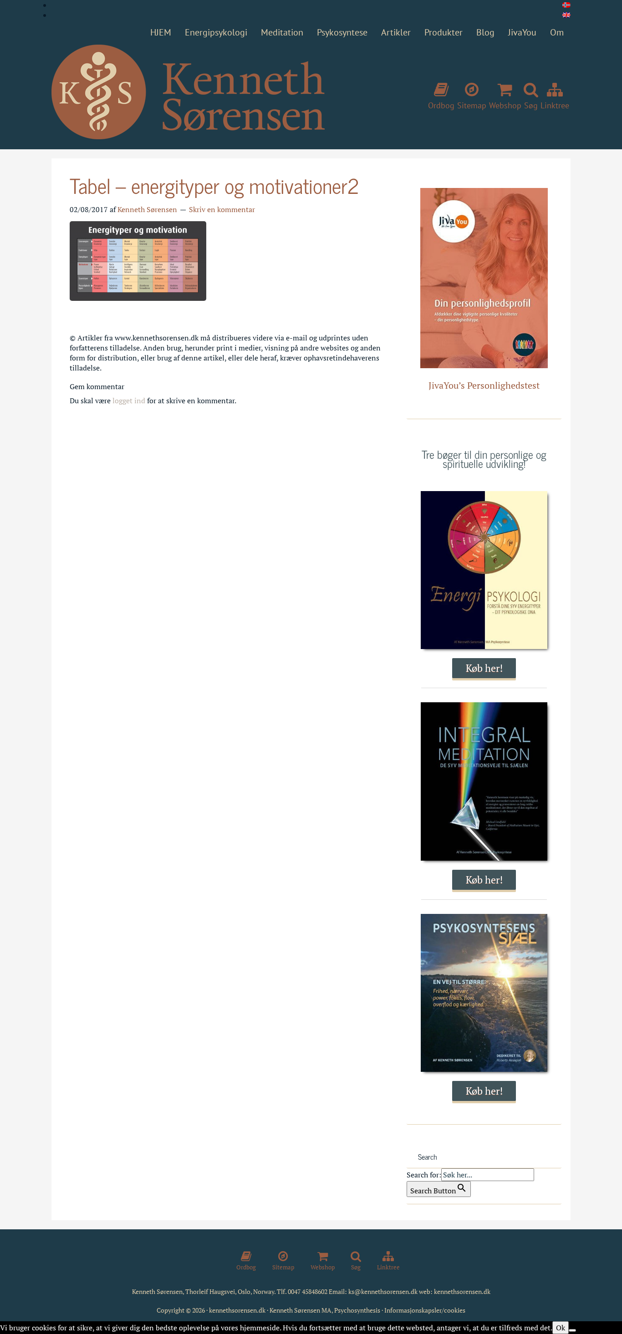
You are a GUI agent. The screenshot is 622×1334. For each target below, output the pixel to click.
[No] (572, 1330)
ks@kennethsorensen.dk (383, 1291)
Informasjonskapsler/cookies (424, 1310)
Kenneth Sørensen (188, 92)
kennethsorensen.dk (462, 1291)
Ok (560, 1328)
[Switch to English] (566, 15)
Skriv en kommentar (222, 209)
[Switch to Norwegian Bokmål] (566, 5)
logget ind (128, 401)
